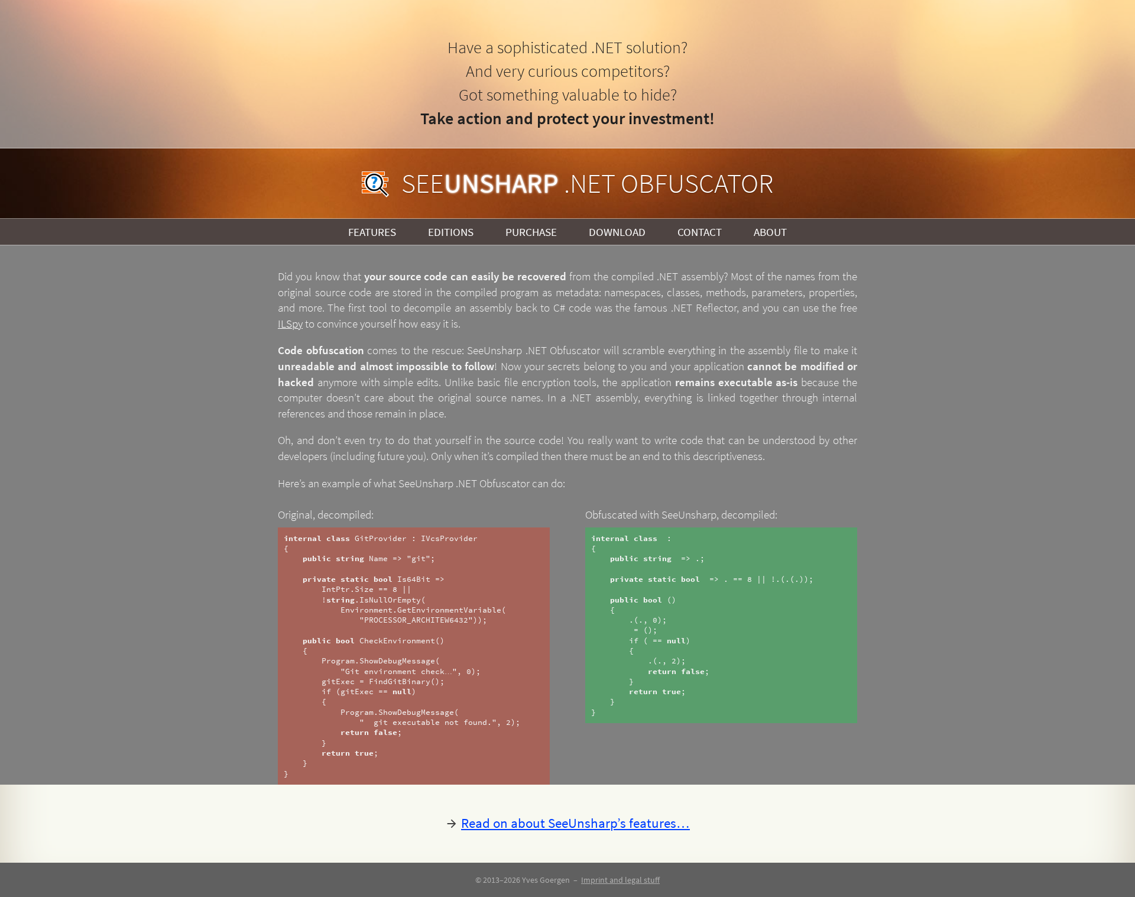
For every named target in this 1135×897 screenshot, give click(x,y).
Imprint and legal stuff (620, 880)
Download (617, 232)
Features (372, 232)
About (770, 232)
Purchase (531, 232)
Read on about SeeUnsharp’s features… (575, 822)
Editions (451, 232)
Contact (699, 232)
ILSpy (290, 323)
